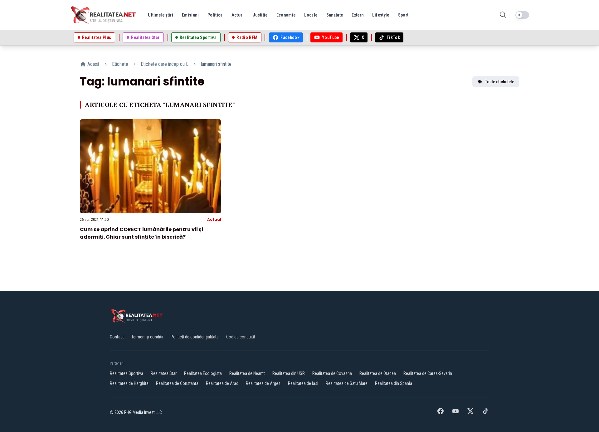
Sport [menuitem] (403, 14)
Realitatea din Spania (393, 383)
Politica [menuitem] (215, 14)
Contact (117, 336)
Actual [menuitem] (237, 14)
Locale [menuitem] (310, 14)
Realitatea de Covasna (332, 373)
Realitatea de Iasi (303, 383)
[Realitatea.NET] (104, 14)
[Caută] (503, 15)
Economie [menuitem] (286, 14)
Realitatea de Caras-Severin (427, 373)
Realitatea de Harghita (129, 383)
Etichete (120, 64)
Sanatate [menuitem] (334, 14)
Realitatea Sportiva (126, 373)
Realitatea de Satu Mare (347, 383)
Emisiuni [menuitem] (190, 14)
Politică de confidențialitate (195, 336)
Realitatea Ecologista (203, 373)
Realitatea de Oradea (377, 373)
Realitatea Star (164, 373)
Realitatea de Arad (222, 383)
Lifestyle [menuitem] (380, 14)
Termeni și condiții (147, 336)
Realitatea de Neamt (247, 373)
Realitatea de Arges (263, 383)
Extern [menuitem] (357, 14)
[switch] (522, 15)
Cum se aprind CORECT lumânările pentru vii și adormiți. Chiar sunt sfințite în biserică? (141, 233)
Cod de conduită (240, 336)
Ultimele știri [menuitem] (160, 14)
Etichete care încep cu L (164, 64)
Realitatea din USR (288, 373)
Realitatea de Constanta (177, 383)
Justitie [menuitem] (260, 14)
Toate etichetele (499, 81)
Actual (214, 219)
